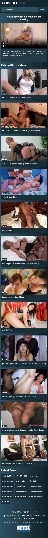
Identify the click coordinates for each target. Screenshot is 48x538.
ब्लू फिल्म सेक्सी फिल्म (7, 491)
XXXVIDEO (13, 3)
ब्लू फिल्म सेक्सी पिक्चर (36, 486)
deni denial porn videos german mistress (19, 164)
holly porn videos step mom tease (16, 97)
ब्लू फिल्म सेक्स (33, 476)
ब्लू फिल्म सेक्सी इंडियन (7, 486)
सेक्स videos (7, 230)
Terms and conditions (20, 522)
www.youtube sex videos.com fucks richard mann (23, 430)
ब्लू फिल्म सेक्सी (32, 481)
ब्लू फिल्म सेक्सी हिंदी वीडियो (35, 496)
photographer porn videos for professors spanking (24, 363)
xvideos (43, 515)
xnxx (32, 515)
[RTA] (23, 528)
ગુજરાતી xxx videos (10, 197)
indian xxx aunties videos (13, 297)
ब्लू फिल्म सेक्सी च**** (22, 486)
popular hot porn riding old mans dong (18, 463)
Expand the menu (45, 3)
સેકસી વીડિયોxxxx (9, 330)
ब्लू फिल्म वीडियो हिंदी (7, 476)
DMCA (5, 522)
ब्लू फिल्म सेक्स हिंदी (20, 481)
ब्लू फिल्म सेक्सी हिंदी (7, 496)
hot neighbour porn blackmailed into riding (20, 264)
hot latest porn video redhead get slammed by (21, 130)
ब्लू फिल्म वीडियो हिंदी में (21, 476)
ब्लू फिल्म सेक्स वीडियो (7, 481)
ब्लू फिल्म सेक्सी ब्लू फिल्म (21, 491)
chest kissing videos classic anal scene (19, 397)
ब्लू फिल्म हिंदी (5, 501)
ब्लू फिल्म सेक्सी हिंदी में (20, 496)
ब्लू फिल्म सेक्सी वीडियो (36, 491)
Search (42, 9)
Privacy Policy (39, 522)
